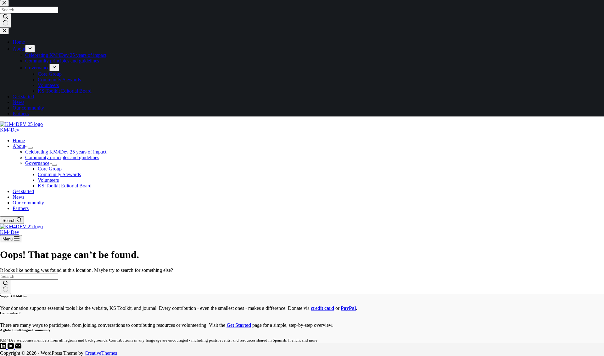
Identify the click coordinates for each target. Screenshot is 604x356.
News (18, 197)
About (19, 146)
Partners (21, 208)
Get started (23, 191)
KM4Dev (9, 129)
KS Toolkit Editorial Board (65, 185)
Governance (37, 163)
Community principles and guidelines (62, 157)
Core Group (50, 168)
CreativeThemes (101, 353)
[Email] (18, 347)
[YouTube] (11, 347)
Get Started (238, 325)
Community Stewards (59, 174)
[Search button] (5, 287)
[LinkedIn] (4, 347)
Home (19, 140)
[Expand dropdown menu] (30, 148)
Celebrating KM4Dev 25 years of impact (65, 151)
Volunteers (48, 180)
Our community (28, 202)
